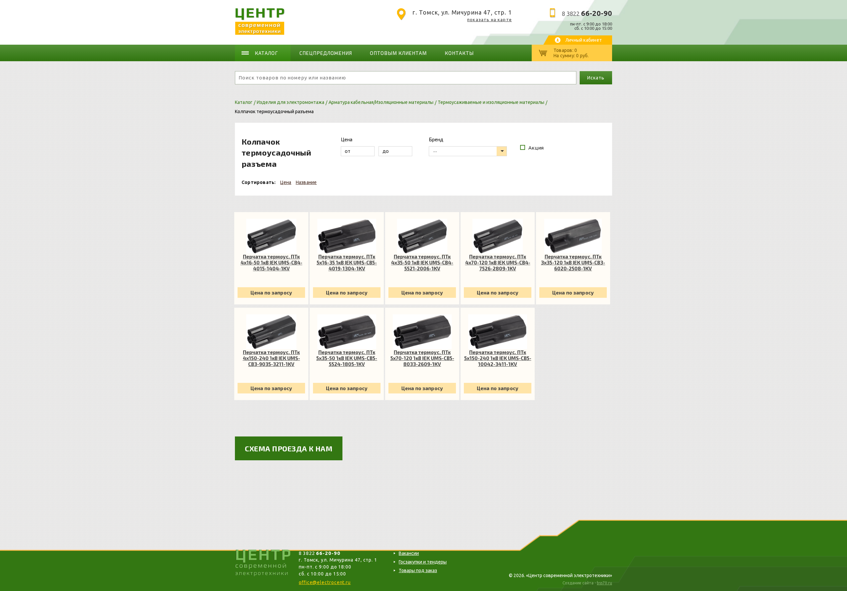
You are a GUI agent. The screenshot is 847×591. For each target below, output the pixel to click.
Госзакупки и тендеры (423, 562)
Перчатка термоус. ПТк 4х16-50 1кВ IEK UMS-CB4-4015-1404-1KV (271, 262)
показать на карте (489, 19)
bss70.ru (604, 583)
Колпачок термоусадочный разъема (274, 111)
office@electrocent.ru (325, 582)
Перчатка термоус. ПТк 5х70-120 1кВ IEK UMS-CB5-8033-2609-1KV (422, 358)
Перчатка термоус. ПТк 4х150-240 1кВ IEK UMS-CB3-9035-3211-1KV (271, 358)
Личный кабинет (583, 40)
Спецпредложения (325, 53)
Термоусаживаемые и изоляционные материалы (491, 102)
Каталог (266, 53)
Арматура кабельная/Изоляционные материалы (381, 102)
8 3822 (587, 13)
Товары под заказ (418, 570)
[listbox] (468, 151)
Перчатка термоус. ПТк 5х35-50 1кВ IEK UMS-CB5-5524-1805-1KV (346, 358)
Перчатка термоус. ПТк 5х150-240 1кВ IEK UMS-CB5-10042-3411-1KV (497, 358)
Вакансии (409, 553)
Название (306, 182)
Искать (595, 77)
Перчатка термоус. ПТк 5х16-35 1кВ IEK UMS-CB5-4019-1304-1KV (347, 262)
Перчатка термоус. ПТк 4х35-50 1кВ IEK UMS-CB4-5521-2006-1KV (422, 262)
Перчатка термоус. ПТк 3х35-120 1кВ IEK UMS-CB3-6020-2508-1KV (573, 262)
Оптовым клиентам (398, 53)
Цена (285, 182)
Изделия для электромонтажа (290, 102)
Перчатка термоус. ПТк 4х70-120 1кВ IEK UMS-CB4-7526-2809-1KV (497, 262)
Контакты (459, 53)
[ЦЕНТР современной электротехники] (260, 33)
